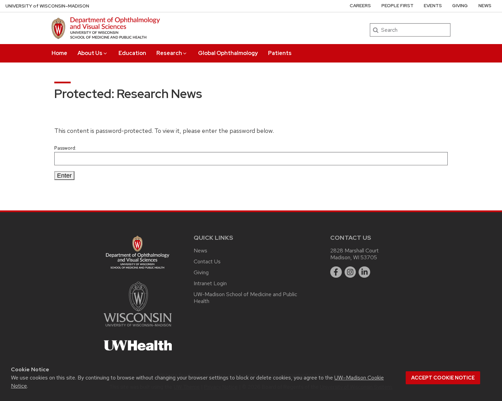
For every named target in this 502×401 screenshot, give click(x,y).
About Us (90, 53)
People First (397, 6)
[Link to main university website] (137, 327)
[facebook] (336, 272)
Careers (360, 6)
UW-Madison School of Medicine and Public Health (245, 298)
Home (59, 53)
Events (433, 6)
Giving (460, 6)
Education (132, 53)
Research (169, 53)
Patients (280, 53)
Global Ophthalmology (228, 53)
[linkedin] (364, 272)
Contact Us (207, 261)
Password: (65, 148)
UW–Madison (47, 6)
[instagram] (350, 272)
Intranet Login (210, 283)
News (484, 6)
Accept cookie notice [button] (443, 377)
